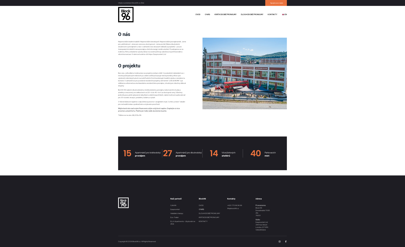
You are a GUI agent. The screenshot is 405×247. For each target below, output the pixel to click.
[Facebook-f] (286, 241)
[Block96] (126, 14)
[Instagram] (280, 241)
